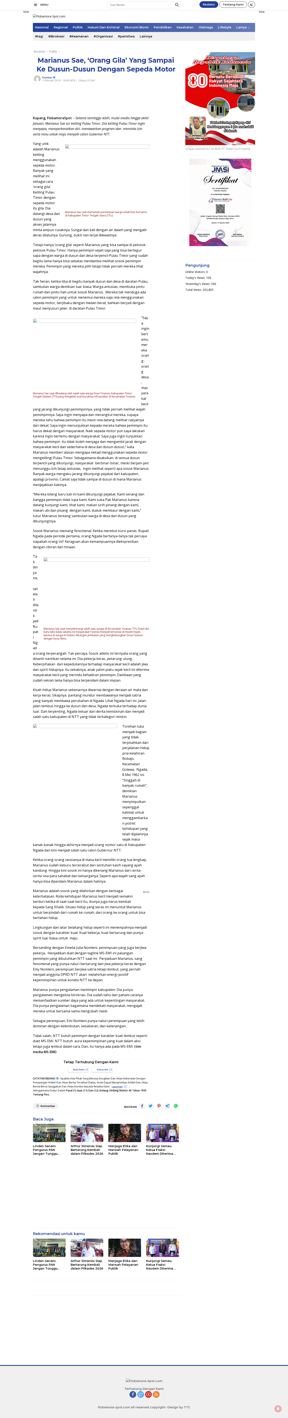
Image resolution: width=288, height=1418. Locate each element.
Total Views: (194, 290)
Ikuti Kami (79, 1069)
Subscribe (102, 1069)
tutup (26, 11)
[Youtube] (148, 1394)
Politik (78, 27)
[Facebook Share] (142, 1106)
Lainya (241, 27)
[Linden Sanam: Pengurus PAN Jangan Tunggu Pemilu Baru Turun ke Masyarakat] (49, 1133)
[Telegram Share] (167, 1106)
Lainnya (146, 36)
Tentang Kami (233, 4)
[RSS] (156, 1394)
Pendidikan (163, 27)
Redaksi (209, 4)
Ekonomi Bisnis (137, 27)
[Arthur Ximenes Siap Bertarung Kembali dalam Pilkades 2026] (87, 1133)
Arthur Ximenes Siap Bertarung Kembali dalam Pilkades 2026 (87, 1150)
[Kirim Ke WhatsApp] (176, 1106)
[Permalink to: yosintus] (37, 79)
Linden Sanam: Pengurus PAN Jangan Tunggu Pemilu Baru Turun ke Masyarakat (47, 1150)
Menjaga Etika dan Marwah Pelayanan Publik (123, 1150)
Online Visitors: (195, 272)
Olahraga (206, 27)
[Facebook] (132, 1394)
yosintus (47, 77)
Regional (61, 27)
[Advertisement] (273, 73)
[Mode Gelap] (251, 4)
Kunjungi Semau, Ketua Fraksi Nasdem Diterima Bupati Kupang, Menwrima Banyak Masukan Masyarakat (160, 1150)
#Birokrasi (56, 36)
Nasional (42, 27)
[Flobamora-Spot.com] (49, 16)
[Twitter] (140, 1394)
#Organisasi (103, 36)
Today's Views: (195, 278)
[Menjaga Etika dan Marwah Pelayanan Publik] (124, 1133)
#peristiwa (126, 36)
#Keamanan (79, 36)
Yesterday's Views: (198, 284)
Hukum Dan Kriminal (104, 27)
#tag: (39, 36)
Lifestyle (224, 27)
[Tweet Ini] (150, 1106)
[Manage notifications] (278, 1408)
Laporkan (117, 1086)
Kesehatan (185, 27)
